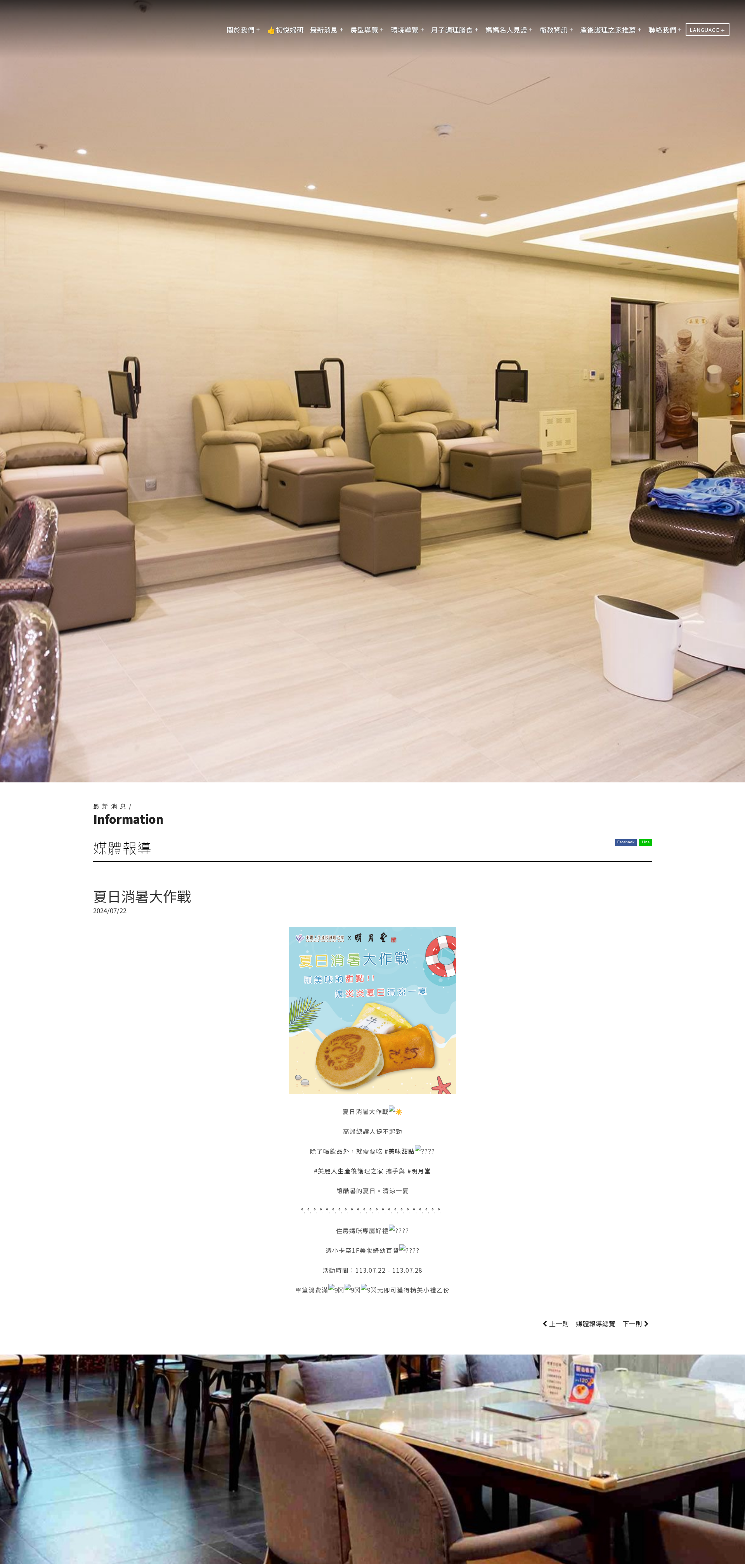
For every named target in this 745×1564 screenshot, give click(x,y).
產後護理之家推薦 (608, 30)
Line (646, 842)
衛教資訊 (554, 30)
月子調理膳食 (452, 30)
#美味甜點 (400, 1151)
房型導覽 (364, 30)
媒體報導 (595, 1323)
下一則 (632, 1323)
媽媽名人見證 (506, 30)
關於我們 (241, 30)
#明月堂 (419, 1170)
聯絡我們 (662, 30)
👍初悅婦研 (285, 30)
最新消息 (324, 30)
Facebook (625, 842)
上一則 (559, 1323)
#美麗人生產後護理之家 (349, 1170)
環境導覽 (405, 30)
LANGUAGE (704, 29)
